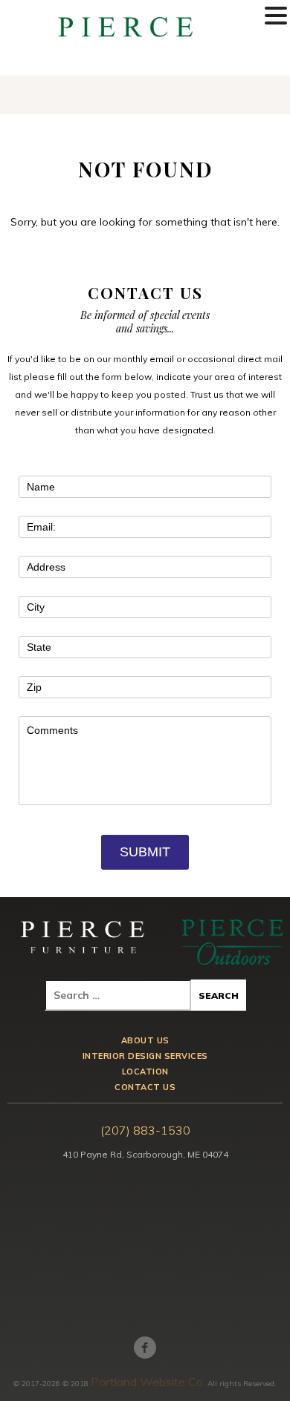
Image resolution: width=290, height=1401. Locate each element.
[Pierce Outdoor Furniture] (232, 942)
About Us (145, 1041)
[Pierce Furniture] (83, 942)
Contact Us (145, 1087)
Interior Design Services (145, 1056)
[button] (276, 16)
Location (145, 1072)
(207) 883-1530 (145, 1130)
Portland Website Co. (148, 1381)
